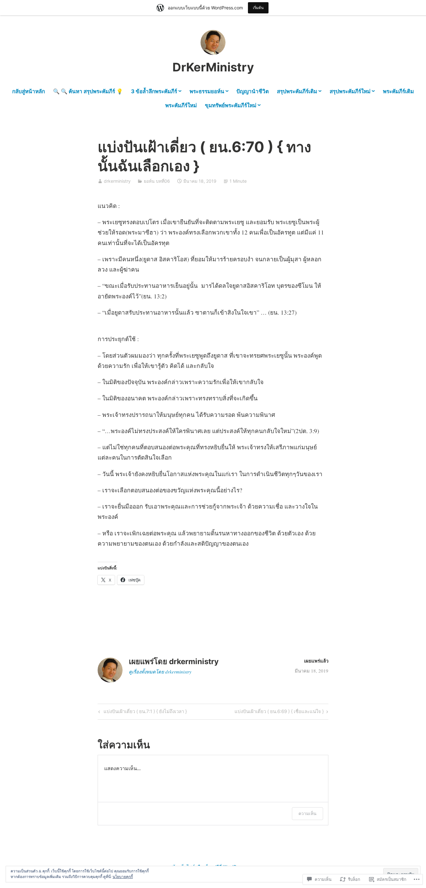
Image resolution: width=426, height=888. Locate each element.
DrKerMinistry (213, 67)
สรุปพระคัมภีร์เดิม (297, 91)
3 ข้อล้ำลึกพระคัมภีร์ (154, 91)
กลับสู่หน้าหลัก (28, 91)
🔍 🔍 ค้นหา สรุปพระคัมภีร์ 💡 (88, 91)
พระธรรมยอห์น (207, 91)
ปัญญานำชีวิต (252, 91)
